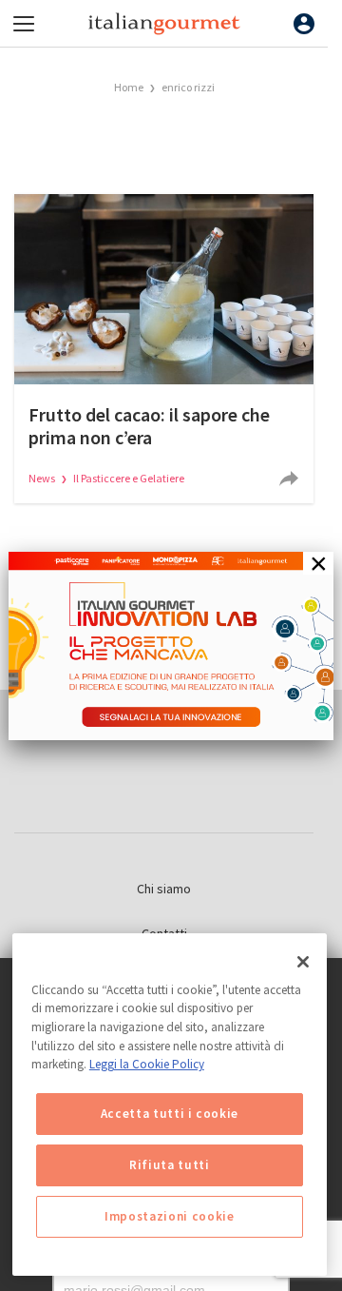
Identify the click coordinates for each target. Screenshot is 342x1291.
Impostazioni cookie (169, 1216)
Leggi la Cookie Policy (146, 1064)
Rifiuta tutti (169, 1165)
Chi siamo (164, 888)
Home (128, 87)
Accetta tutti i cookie (169, 1113)
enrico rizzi (188, 87)
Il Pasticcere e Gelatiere (128, 478)
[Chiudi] (303, 962)
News (42, 478)
